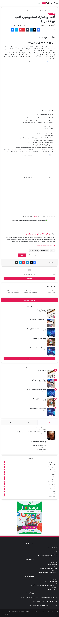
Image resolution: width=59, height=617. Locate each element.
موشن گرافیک (52, 496)
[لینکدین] (31, 30)
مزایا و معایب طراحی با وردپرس (38, 233)
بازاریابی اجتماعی (51, 477)
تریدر (54, 486)
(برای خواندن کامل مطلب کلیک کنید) (46, 245)
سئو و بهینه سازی (51, 467)
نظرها (10, 422)
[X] (34, 30)
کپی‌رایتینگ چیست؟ (41, 310)
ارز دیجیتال (52, 489)
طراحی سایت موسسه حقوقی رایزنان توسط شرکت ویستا (13, 291)
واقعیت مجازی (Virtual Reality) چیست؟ (36, 329)
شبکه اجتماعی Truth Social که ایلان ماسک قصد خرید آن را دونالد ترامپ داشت (28, 432)
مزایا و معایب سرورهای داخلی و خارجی (37, 428)
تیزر (54, 494)
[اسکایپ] (16, 30)
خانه (53, 10)
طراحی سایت (49, 10)
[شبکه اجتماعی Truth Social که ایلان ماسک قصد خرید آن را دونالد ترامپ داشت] (51, 435)
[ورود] (51, 3)
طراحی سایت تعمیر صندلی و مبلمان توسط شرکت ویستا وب (30, 291)
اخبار (54, 472)
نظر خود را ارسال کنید (29, 300)
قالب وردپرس (44, 250)
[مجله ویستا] (43, 3)
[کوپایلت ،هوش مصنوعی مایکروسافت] (51, 323)
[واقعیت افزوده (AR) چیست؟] (51, 342)
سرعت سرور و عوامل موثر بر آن (39, 445)
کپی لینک (22, 255)
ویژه (54, 491)
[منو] (57, 3)
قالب (52, 250)
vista (52, 25)
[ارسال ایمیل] (49, 25)
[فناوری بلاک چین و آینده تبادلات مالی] (51, 351)
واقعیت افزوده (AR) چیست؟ (39, 338)
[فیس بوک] (38, 30)
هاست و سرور (52, 462)
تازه (29, 422)
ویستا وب (34, 216)
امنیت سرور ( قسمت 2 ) (40, 449)
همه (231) (29, 359)
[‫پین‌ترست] (23, 30)
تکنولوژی (53, 479)
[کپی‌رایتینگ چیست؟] (51, 313)
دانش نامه (52, 469)
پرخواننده (47, 422)
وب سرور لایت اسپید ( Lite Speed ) (38, 441)
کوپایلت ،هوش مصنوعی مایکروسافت (38, 319)
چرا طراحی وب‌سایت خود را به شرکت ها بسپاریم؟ (48, 291)
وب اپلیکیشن (52, 484)
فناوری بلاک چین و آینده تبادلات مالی (38, 348)
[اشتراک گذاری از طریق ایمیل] (16, 262)
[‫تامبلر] (27, 30)
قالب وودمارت (33, 250)
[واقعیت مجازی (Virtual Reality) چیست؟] (51, 332)
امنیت (53, 474)
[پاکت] (20, 30)
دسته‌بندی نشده (51, 481)
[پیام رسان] (12, 30)
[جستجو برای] (54, 3)
